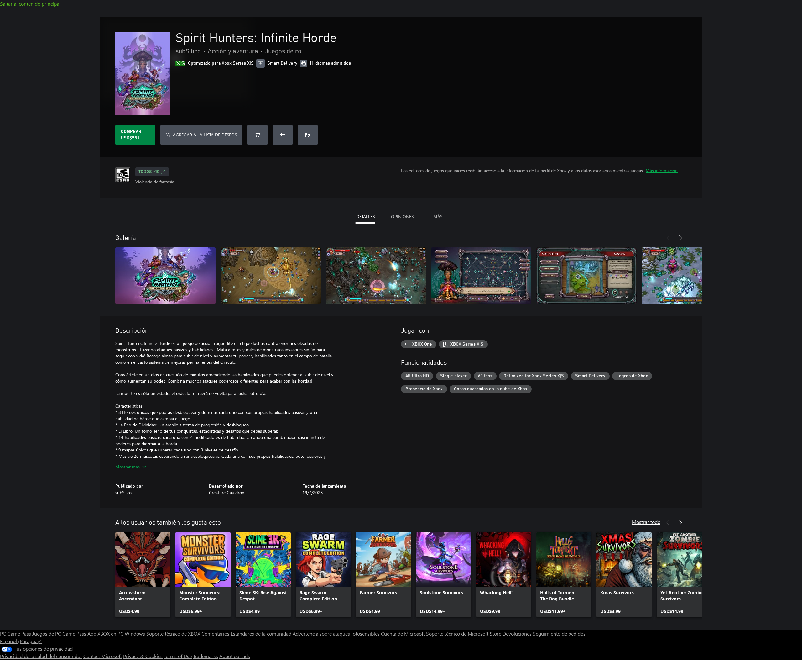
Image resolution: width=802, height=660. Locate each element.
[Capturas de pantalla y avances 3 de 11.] (376, 275)
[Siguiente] (680, 238)
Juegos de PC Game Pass (59, 633)
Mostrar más (127, 467)
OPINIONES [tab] (402, 216)
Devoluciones (517, 633)
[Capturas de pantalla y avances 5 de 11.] (586, 275)
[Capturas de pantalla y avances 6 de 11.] (692, 275)
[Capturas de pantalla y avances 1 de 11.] (165, 275)
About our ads (234, 656)
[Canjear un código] (308, 135)
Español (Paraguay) (21, 641)
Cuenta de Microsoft (403, 633)
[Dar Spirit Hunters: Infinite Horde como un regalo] (283, 135)
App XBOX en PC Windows (116, 633)
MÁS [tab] (437, 216)
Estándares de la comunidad (261, 633)
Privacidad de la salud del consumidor (41, 656)
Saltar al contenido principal (30, 3)
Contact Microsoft (102, 656)
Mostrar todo (646, 522)
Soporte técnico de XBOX (173, 633)
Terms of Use (178, 656)
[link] (142, 574)
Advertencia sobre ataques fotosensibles (336, 633)
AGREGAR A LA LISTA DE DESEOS (205, 135)
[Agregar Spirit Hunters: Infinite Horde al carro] (257, 135)
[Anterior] (668, 238)
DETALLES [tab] (365, 216)
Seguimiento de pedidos (559, 633)
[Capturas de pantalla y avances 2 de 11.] (271, 275)
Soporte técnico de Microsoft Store (463, 633)
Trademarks (205, 656)
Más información (662, 170)
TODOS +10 (148, 172)
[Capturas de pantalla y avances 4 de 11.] (481, 275)
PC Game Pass (15, 633)
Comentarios (215, 633)
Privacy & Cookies (143, 656)
